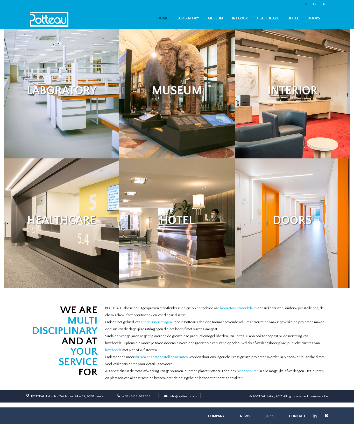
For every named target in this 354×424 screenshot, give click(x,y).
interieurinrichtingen (156, 322)
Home (162, 18)
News (245, 416)
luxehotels (113, 350)
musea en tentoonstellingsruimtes (161, 357)
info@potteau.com (183, 396)
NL (307, 4)
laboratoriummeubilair (237, 308)
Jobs (270, 416)
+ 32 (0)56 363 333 (136, 396)
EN (323, 4)
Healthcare (268, 18)
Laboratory (187, 18)
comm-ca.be (318, 396)
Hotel (293, 18)
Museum (215, 18)
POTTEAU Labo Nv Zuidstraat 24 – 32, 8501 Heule (67, 396)
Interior (240, 18)
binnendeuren (248, 371)
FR (314, 4)
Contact (297, 416)
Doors (314, 18)
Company (216, 416)
